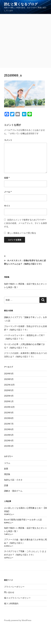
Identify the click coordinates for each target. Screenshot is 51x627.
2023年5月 (9, 379)
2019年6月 (9, 429)
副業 (6, 468)
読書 (6, 485)
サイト (7, 206)
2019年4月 (9, 440)
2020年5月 (9, 390)
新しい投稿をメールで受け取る (21, 233)
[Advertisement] (25, 41)
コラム (7, 463)
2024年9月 (9, 373)
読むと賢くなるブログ (21, 4)
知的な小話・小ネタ (13, 480)
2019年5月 (9, 435)
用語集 (7, 474)
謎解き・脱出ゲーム (13, 491)
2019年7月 (9, 424)
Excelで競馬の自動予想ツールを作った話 (23, 519)
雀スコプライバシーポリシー (17, 598)
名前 (7, 178)
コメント (8, 140)
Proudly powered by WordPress (17, 620)
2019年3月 (9, 446)
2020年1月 (9, 401)
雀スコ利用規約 (11, 603)
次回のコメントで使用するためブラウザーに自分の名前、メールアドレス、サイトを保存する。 (25, 223)
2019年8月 (9, 418)
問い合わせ (9, 592)
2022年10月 (9, 385)
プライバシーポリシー (14, 587)
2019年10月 (9, 407)
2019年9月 (9, 412)
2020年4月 (9, 396)
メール (8, 192)
